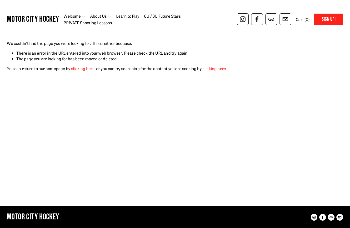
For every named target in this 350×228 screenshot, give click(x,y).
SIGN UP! (329, 19)
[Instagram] (243, 19)
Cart (303, 19)
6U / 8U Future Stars (162, 16)
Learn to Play (127, 16)
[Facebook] (257, 19)
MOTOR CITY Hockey (33, 19)
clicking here (83, 68)
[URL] (271, 19)
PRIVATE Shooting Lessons (88, 22)
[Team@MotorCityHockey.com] (285, 19)
